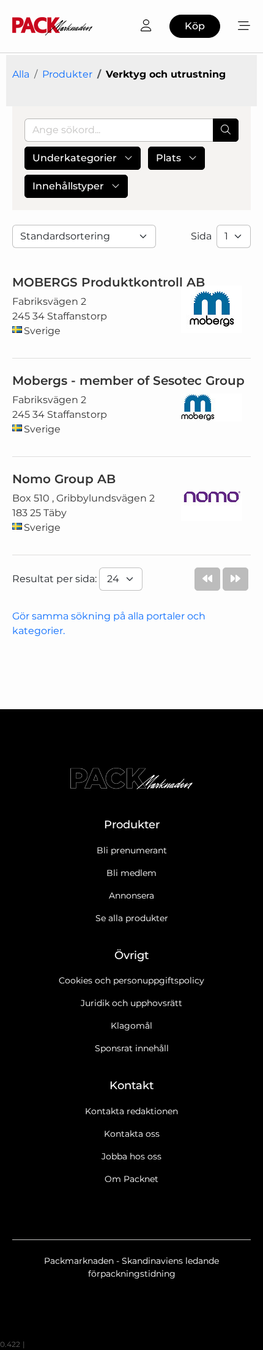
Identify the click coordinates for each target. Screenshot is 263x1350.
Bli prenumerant (132, 850)
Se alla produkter (131, 918)
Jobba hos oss (131, 1156)
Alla (20, 74)
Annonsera (131, 895)
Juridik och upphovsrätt (131, 1003)
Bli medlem (131, 872)
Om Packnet (131, 1178)
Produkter (67, 74)
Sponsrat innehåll (132, 1048)
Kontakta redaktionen (131, 1111)
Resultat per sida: (55, 579)
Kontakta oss (132, 1133)
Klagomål (131, 1025)
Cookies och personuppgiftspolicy (131, 980)
